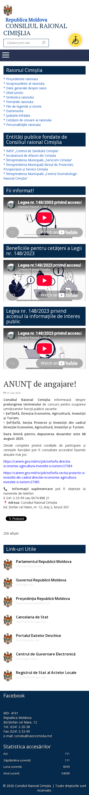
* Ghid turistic (13, 92)
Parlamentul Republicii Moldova (43, 561)
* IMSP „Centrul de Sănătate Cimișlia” (31, 151)
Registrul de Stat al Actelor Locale (46, 672)
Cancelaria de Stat (32, 617)
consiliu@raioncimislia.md (33, 736)
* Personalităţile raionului (22, 124)
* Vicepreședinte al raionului (23, 83)
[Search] (44, 43)
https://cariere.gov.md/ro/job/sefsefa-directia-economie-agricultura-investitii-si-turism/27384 (37, 463)
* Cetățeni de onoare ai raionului (27, 120)
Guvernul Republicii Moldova (41, 580)
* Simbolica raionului (18, 97)
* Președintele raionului (20, 79)
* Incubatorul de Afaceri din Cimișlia (29, 155)
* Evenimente (13, 111)
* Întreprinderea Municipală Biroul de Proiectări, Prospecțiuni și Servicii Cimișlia (38, 166)
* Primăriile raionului (18, 102)
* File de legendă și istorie (22, 106)
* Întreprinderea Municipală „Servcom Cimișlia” (37, 160)
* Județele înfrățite (16, 115)
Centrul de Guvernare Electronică (46, 654)
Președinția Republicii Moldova (43, 598)
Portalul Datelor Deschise (38, 635)
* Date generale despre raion (25, 88)
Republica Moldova (26, 19)
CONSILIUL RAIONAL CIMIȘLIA (35, 29)
